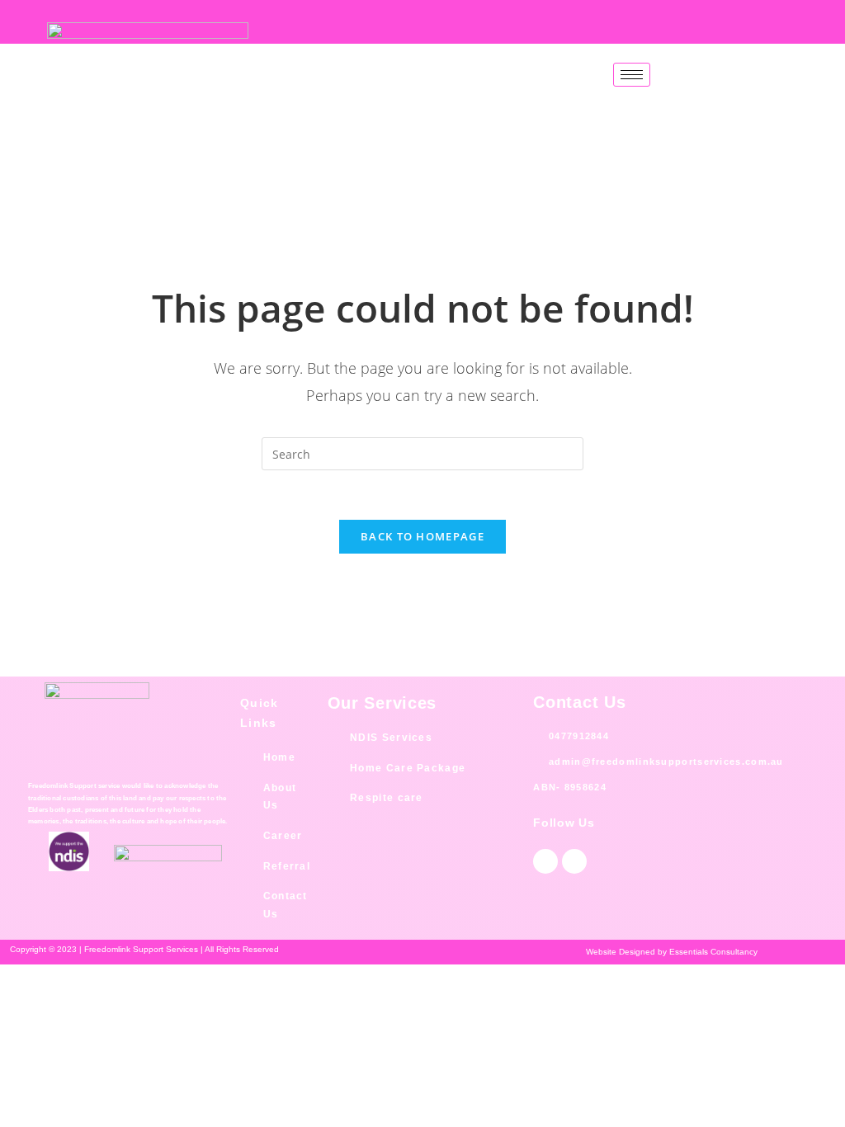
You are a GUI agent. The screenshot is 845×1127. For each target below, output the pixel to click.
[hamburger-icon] (631, 75)
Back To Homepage (422, 536)
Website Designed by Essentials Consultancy (672, 951)
